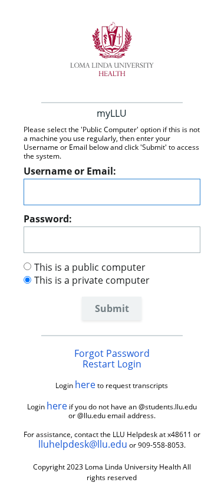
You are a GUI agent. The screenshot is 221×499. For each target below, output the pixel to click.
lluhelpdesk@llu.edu (82, 444)
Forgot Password (112, 353)
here (85, 384)
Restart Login (112, 364)
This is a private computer (92, 280)
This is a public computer (90, 267)
